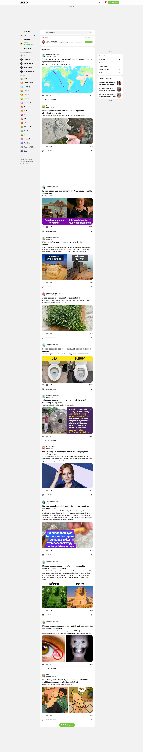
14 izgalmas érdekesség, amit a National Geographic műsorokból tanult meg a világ (63, 567)
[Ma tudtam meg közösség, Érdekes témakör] (43, 55)
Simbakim (48, 295)
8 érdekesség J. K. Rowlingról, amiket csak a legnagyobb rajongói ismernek (65, 453)
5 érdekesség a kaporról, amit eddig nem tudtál (61, 298)
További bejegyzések (67, 725)
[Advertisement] (71, 17)
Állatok (48, 675)
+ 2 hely (57, 54)
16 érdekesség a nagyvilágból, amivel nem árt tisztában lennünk (64, 243)
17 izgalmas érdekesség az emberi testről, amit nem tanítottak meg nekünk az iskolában (67, 627)
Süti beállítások (29, 161)
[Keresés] (100, 2)
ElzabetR (48, 239)
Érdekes (48, 106)
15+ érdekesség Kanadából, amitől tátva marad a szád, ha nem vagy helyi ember (65, 507)
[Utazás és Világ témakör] (43, 502)
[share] (51, 95)
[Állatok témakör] (43, 675)
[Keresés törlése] (90, 32)
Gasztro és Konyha (51, 293)
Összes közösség (89, 37)
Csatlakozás (88, 42)
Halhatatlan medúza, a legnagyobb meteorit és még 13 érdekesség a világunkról (64, 401)
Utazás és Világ (50, 501)
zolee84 (48, 448)
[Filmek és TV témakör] (43, 447)
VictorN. (48, 345)
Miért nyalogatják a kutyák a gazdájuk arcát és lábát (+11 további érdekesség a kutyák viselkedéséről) (65, 680)
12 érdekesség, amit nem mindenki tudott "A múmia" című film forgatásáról (67, 192)
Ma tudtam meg (50, 54)
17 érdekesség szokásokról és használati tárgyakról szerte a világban (66, 350)
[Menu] (91, 55)
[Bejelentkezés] (122, 2)
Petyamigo (48, 56)
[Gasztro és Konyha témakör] (43, 294)
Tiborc (47, 107)
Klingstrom (48, 188)
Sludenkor (48, 623)
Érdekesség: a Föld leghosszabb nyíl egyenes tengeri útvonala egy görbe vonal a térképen (67, 60)
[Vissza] (43, 32)
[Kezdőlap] (23, 3)
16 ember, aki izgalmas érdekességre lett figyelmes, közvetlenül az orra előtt (63, 112)
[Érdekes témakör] (43, 106)
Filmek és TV (50, 447)
